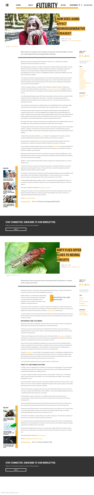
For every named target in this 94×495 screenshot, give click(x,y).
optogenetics (83, 305)
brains (81, 75)
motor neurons (83, 301)
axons (41, 136)
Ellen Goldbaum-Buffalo (74, 40)
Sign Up (16, 229)
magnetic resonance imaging (53, 89)
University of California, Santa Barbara (83, 313)
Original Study (25, 201)
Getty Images (14, 46)
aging (81, 69)
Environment (74, 5)
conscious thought (51, 310)
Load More (47, 481)
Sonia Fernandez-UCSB (74, 267)
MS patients (56, 146)
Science (18, 5)
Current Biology (41, 435)
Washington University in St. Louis (33, 438)
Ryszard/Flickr (15, 275)
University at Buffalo (83, 96)
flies (81, 299)
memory (81, 77)
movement (82, 303)
